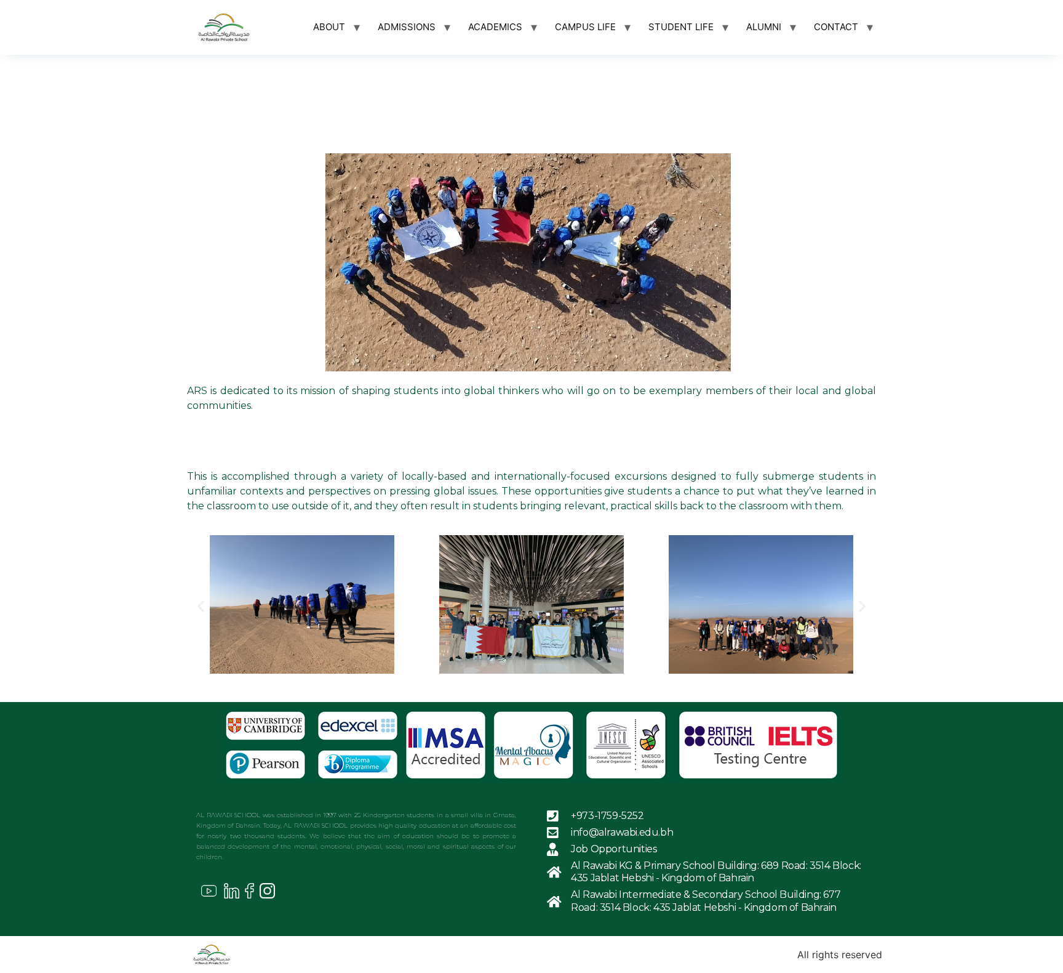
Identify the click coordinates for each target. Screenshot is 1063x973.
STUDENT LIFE (681, 27)
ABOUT (329, 27)
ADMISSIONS (407, 27)
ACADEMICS (495, 27)
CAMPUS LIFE (585, 27)
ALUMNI (763, 27)
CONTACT (836, 27)
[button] (201, 606)
